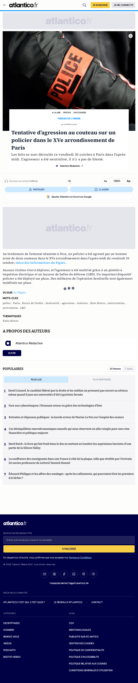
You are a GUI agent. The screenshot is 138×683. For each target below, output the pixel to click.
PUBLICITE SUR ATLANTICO (83, 636)
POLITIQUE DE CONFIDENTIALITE (86, 650)
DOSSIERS (8, 629)
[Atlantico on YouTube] (93, 574)
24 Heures (115, 368)
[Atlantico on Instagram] (84, 574)
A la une (56, 112)
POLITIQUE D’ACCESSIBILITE (84, 656)
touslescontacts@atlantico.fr (69, 583)
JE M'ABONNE (100, 5)
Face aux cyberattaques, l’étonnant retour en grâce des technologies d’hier (55, 405)
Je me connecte (123, 5)
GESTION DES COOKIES (81, 643)
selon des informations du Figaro (40, 262)
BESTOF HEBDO (12, 656)
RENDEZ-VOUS (11, 636)
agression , (69, 303)
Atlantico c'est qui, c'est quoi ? (24, 602)
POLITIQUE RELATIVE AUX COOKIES (88, 663)
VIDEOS (7, 643)
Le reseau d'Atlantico (68, 602)
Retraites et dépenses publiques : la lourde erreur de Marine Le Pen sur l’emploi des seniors (66, 417)
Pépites (67, 112)
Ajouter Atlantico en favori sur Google (71, 196)
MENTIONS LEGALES (80, 629)
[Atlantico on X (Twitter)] (54, 574)
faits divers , (99, 303)
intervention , (117, 303)
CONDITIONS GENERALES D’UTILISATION (91, 670)
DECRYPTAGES (11, 623)
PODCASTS (9, 650)
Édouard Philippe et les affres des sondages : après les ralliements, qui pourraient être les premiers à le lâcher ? (71, 475)
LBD (23, 308)
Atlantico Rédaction (70, 165)
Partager (38, 189)
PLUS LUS (36, 379)
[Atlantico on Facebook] (64, 574)
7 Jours (129, 368)
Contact (97, 602)
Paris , (17, 303)
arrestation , (11, 308)
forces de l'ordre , (34, 303)
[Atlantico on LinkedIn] (74, 574)
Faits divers (80, 112)
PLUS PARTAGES (102, 379)
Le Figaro (20, 292)
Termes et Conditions (80, 557)
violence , (83, 303)
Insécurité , (54, 303)
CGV (71, 623)
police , (8, 303)
